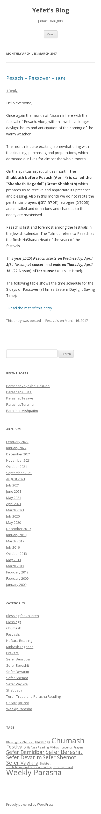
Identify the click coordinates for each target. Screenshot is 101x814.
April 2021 (13, 504)
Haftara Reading (19, 640)
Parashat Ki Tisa (19, 392)
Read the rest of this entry (30, 308)
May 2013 (13, 559)
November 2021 (18, 460)
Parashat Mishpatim (22, 410)
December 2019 (18, 528)
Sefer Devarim (17, 671)
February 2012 (17, 572)
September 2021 (19, 472)
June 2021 (13, 491)
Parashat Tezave (19, 398)
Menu (51, 34)
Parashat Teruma (20, 404)
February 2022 (17, 441)
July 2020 (13, 516)
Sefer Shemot (17, 677)
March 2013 (15, 566)
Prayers (12, 653)
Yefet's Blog (50, 10)
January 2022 (16, 448)
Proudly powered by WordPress (29, 804)
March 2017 (15, 541)
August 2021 (15, 479)
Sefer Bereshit (17, 665)
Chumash (13, 628)
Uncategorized (17, 702)
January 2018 (16, 535)
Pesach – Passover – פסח (35, 78)
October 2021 (16, 466)
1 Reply (12, 90)
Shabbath (14, 690)
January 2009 (16, 584)
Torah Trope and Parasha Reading (33, 696)
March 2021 (15, 510)
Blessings (13, 622)
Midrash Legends (19, 646)
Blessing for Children (22, 615)
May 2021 (13, 497)
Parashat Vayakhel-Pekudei (28, 385)
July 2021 (13, 485)
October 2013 (16, 553)
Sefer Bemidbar (18, 659)
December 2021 (18, 454)
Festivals (52, 320)
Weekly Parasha (19, 709)
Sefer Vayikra (17, 684)
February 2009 (17, 578)
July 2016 (13, 547)
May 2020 (13, 522)
